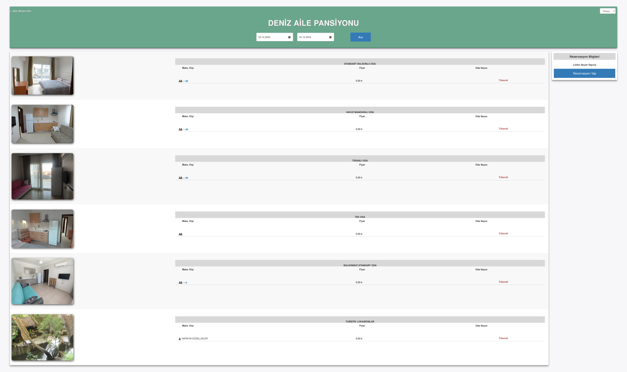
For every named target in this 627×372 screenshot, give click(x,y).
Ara (360, 37)
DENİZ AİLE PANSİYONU (313, 22)
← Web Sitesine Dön (20, 11)
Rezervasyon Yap (584, 73)
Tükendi (503, 80)
